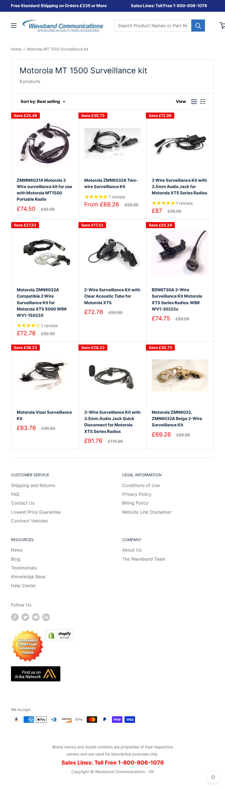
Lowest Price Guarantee (36, 512)
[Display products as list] (203, 101)
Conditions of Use (141, 485)
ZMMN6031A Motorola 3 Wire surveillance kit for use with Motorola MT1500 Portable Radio (44, 190)
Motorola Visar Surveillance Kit (44, 415)
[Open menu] (13, 25)
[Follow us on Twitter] (25, 617)
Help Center (23, 585)
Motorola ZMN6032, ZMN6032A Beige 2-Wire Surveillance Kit (177, 419)
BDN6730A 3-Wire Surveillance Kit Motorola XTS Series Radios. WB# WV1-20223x (177, 299)
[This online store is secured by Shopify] (60, 633)
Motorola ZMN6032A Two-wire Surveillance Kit (111, 183)
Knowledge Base (28, 576)
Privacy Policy (136, 494)
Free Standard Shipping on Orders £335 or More (59, 5)
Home (16, 49)
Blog (15, 559)
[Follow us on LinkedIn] (46, 617)
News (16, 550)
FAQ (15, 494)
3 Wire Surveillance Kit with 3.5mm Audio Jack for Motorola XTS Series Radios (179, 187)
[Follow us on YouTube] (36, 617)
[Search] (198, 25)
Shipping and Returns (33, 485)
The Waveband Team (143, 559)
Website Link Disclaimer (146, 512)
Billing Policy (135, 503)
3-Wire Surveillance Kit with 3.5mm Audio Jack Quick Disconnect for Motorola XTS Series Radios (112, 422)
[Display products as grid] (194, 101)
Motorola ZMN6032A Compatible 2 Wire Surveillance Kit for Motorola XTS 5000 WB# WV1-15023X (42, 302)
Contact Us (23, 503)
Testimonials (24, 567)
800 (181, 5)
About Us (132, 550)
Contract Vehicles (29, 521)
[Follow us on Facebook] (15, 617)
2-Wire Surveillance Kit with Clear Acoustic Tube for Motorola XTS (112, 296)
